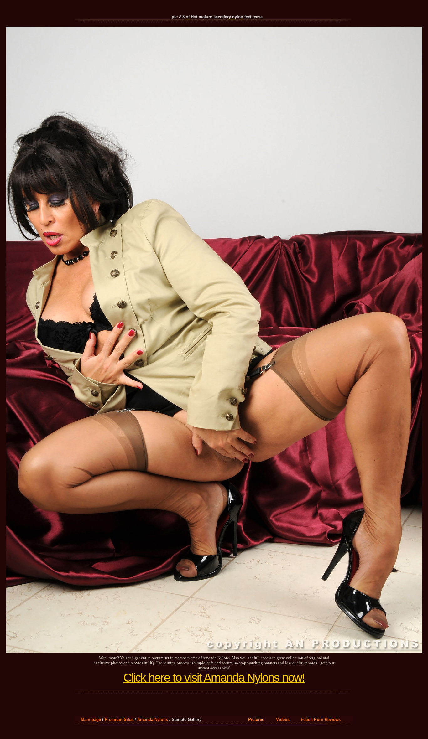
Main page (91, 719)
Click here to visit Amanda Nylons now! (214, 677)
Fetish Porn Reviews (321, 719)
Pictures (256, 719)
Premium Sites (119, 719)
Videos (283, 719)
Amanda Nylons (152, 719)
